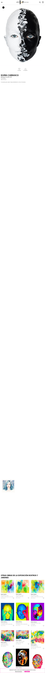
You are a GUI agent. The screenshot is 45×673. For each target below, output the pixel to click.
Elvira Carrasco (10, 75)
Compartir (25, 70)
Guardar (19, 70)
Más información (18, 671)
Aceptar (27, 671)
